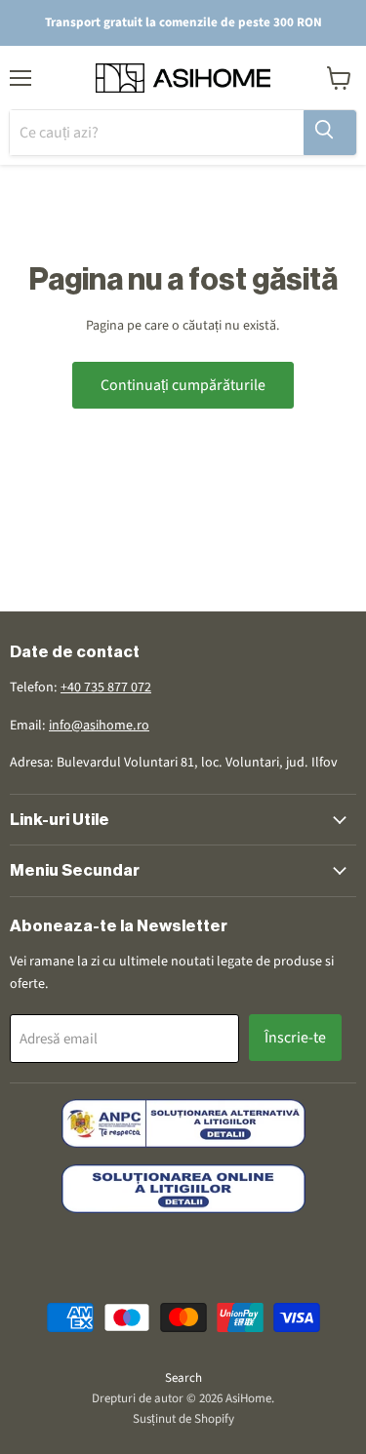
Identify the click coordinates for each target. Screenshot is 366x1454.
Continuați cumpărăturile (183, 385)
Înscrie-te (295, 1037)
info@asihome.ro (99, 725)
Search (183, 1378)
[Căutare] (330, 132)
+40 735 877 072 (106, 687)
